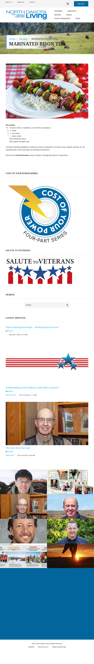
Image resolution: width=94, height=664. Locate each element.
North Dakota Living (13, 586)
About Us (9, 2)
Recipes (57, 15)
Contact (32, 2)
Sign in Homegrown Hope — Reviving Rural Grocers (32, 327)
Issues (69, 15)
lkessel (10, 331)
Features (58, 11)
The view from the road (18, 448)
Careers (31, 647)
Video (77, 19)
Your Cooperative (62, 19)
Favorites (72, 11)
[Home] (26, 15)
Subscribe (81, 4)
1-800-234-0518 (15, 611)
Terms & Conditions (59, 647)
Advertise (20, 2)
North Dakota (11, 395)
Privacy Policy (43, 647)
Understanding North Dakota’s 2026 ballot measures (32, 387)
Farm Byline (10, 455)
